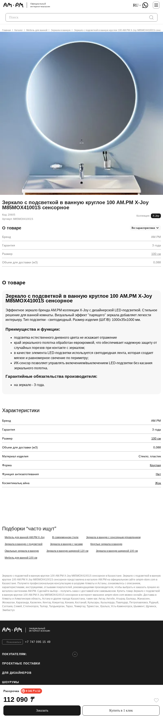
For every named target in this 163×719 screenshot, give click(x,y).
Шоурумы (10, 682)
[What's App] (145, 5)
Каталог (18, 30)
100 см (156, 254)
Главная (6, 30)
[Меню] (156, 5)
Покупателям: (14, 654)
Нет (158, 474)
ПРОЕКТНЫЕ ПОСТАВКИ (21, 663)
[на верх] (156, 630)
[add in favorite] (156, 700)
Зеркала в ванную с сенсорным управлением (113, 537)
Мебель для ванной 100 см (21, 557)
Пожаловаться (14, 642)
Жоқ (158, 483)
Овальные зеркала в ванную (22, 550)
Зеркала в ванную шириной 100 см (117, 550)
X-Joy (156, 215)
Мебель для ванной (36, 30)
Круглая (155, 465)
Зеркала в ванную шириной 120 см (67, 550)
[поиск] (151, 17)
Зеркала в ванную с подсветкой (23, 544)
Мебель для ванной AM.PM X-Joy (25, 537)
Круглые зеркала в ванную (106, 544)
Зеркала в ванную (60, 30)
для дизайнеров (16, 672)
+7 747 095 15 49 (38, 641)
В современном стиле (65, 537)
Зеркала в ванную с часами (66, 544)
